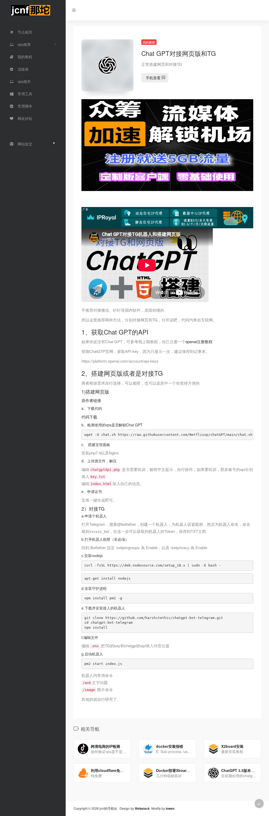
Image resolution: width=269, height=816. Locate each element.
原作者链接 (91, 400)
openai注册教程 (199, 341)
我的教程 (149, 42)
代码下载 (89, 417)
